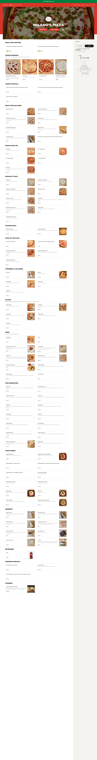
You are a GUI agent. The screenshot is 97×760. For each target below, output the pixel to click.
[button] (20, 90)
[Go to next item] (66, 56)
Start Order (54, 29)
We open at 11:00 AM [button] (18, 4)
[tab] (80, 46)
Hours (90, 4)
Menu (87, 4)
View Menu (43, 29)
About (93, 4)
